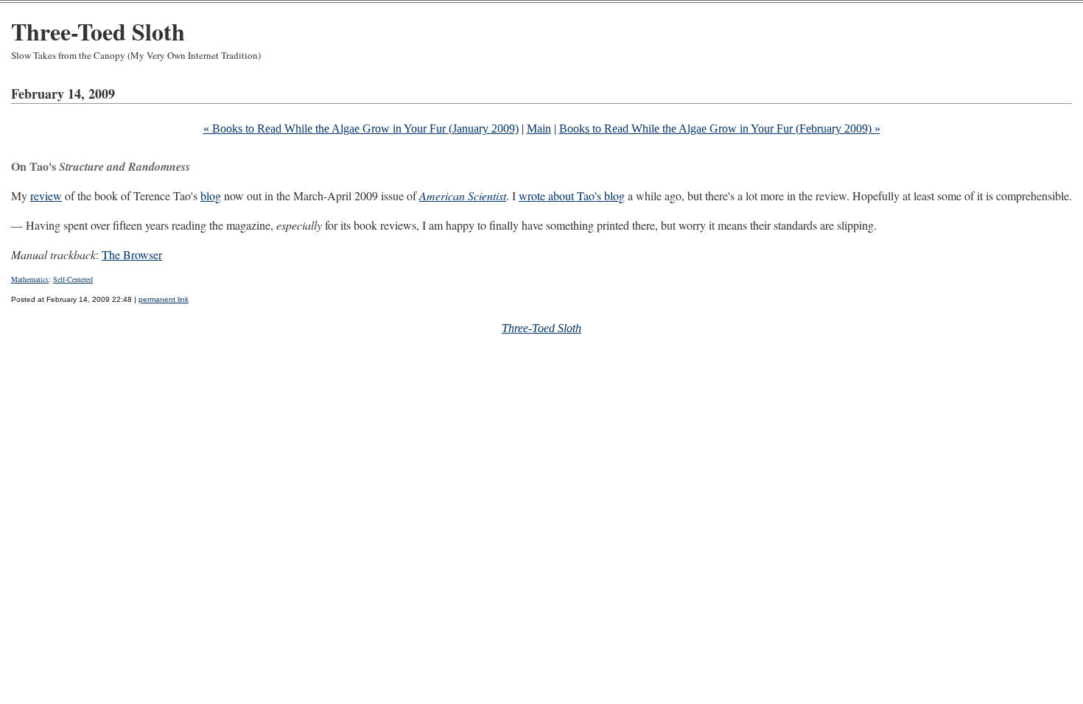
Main (539, 128)
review (46, 195)
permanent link (164, 299)
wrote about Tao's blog (572, 195)
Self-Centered (73, 279)
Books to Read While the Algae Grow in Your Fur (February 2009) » (719, 128)
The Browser (132, 254)
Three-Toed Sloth (98, 31)
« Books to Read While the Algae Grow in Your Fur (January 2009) (361, 128)
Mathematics (30, 279)
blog (210, 195)
